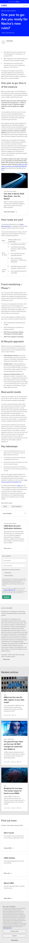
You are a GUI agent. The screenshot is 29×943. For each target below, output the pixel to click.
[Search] (24, 5)
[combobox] (14, 565)
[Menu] (27, 5)
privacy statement (8, 590)
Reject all (14, 936)
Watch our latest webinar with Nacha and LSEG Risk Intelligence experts (14, 166)
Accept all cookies (14, 931)
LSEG (17, 1)
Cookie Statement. (7, 928)
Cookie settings (14, 940)
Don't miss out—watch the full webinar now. (14, 481)
